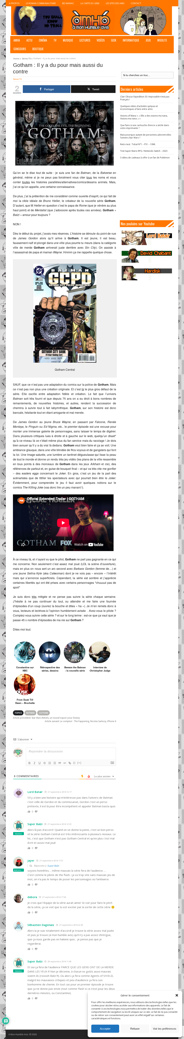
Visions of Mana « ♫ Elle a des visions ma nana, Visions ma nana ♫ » (144, 117)
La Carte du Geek (89, 3)
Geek (113, 40)
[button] (177, 995)
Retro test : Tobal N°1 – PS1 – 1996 (137, 144)
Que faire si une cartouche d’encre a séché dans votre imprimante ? (144, 127)
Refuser (135, 1028)
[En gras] (29, 763)
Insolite (162, 40)
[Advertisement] (149, 189)
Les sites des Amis (115, 3)
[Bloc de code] (64, 763)
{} (74, 762)
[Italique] (34, 763)
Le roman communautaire (41, 3)
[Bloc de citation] (59, 763)
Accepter (105, 1028)
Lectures (84, 40)
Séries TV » (27, 58)
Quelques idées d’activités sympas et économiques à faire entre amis (139, 108)
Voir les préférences (164, 1028)
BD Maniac (68, 3)
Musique (68, 40)
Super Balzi (53, 865)
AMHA (16, 40)
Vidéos (101, 40)
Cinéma (43, 40)
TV (55, 40)
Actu (29, 40)
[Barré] (44, 763)
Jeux (148, 40)
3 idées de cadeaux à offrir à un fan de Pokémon (145, 157)
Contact (136, 3)
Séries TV (17, 79)
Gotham (43, 712)
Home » (17, 58)
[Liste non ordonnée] (54, 763)
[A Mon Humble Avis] (91, 20)
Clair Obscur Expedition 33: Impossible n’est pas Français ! (144, 98)
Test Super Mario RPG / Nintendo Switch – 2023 (143, 150)
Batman (30, 712)
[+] (79, 762)
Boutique (37, 49)
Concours (19, 49)
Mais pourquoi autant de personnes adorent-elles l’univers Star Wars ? (145, 136)
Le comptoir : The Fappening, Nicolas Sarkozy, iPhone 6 (80, 721)
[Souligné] (39, 763)
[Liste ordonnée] (49, 763)
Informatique (131, 40)
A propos (14, 3)
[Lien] (69, 763)
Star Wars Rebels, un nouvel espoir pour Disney (46, 717)
